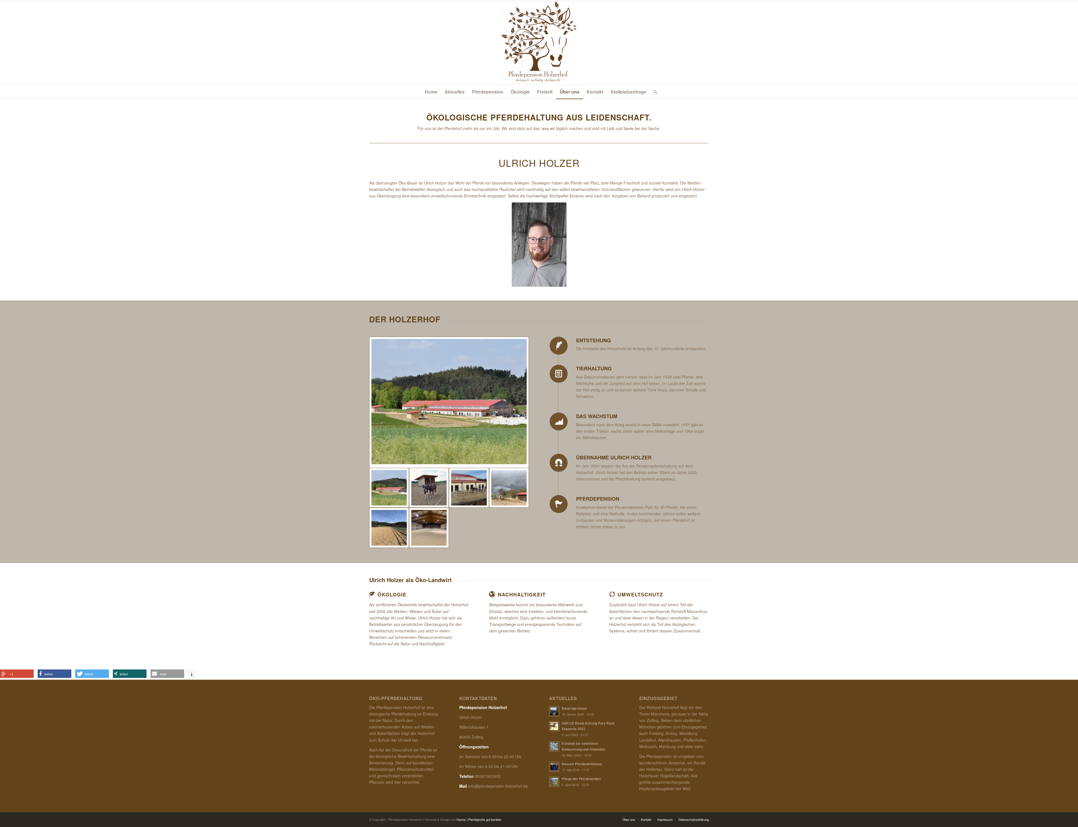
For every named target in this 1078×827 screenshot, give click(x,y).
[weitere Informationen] (191, 674)
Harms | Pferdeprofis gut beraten (478, 819)
